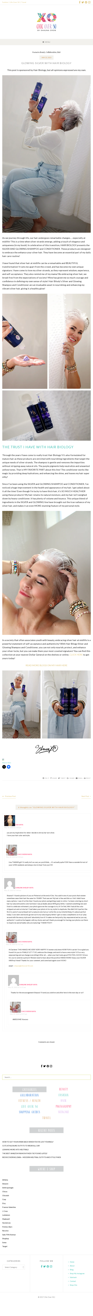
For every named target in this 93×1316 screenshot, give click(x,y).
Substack (73, 1277)
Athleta (5, 1180)
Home (72, 1262)
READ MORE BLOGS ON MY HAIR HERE (46, 665)
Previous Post (10, 796)
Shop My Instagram (77, 1273)
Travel (23, 2)
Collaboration (51, 52)
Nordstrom (6, 1223)
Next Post (85, 796)
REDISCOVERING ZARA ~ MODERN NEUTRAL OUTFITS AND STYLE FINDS (31, 1157)
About (72, 1266)
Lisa (17, 825)
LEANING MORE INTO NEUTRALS (15, 1149)
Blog (71, 1270)
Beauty (42, 52)
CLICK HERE (76, 654)
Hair (59, 52)
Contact (73, 1281)
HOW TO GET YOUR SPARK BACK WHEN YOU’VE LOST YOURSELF (28, 1142)
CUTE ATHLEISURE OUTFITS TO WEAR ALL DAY (21, 1146)
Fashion (5, 2)
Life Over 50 (15, 2)
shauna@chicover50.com (23, 966)
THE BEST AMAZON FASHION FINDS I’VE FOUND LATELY (24, 1153)
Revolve (5, 1231)
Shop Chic (73, 1285)
